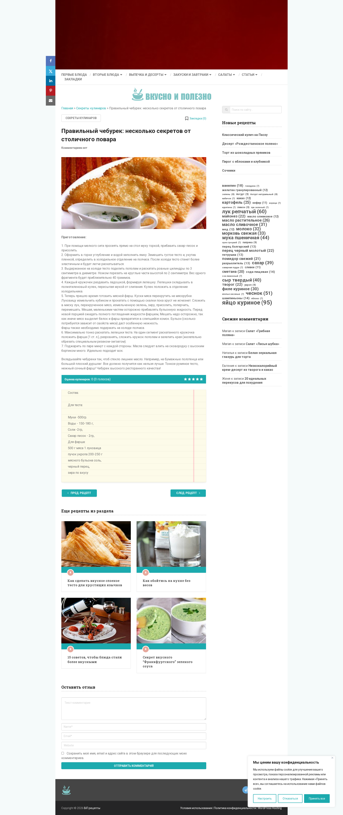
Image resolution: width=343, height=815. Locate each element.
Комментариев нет (74, 147)
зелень (228, 194)
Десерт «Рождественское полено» (250, 144)
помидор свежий (241, 259)
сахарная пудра (232, 267)
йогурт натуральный (263, 194)
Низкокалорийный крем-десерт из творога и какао (249, 368)
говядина (252, 186)
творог (232, 284)
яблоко (257, 298)
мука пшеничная (245, 238)
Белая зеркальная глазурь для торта (249, 355)
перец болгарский (239, 246)
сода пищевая (260, 272)
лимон (243, 207)
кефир (259, 202)
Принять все (317, 798)
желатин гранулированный (245, 190)
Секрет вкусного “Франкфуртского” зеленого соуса (168, 661)
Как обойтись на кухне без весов (166, 583)
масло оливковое (263, 216)
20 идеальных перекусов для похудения (244, 380)
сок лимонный (232, 276)
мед (228, 229)
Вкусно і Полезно (173, 91)
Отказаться (290, 798)
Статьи (248, 75)
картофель (236, 203)
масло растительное (246, 220)
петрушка (232, 255)
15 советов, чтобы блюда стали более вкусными (94, 659)
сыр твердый (241, 280)
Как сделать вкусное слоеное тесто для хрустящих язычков (94, 583)
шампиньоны (236, 298)
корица (275, 203)
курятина (229, 207)
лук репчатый (244, 211)
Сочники (228, 170)
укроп (250, 285)
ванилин (232, 185)
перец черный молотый (248, 251)
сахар (263, 263)
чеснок (259, 293)
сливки (253, 267)
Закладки (73, 79)
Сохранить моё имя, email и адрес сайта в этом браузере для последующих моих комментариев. (124, 756)
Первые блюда (74, 75)
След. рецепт (187, 493)
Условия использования (196, 808)
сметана (233, 272)
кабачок (228, 198)
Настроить (265, 798)
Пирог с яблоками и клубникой (246, 161)
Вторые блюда (106, 75)
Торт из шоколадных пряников (246, 153)
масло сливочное (244, 225)
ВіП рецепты (92, 808)
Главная (67, 108)
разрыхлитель (236, 263)
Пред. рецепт (80, 493)
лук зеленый (260, 207)
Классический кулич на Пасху (245, 135)
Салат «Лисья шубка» (262, 344)
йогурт (242, 194)
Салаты (225, 75)
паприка (250, 242)
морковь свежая (244, 233)
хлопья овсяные (233, 294)
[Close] (332, 758)
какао (244, 198)
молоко (248, 229)
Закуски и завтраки (190, 75)
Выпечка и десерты (146, 75)
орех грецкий (231, 242)
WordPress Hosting (270, 808)
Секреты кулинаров (91, 108)
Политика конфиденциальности (235, 808)
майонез (234, 216)
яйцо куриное (247, 303)
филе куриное (240, 289)
